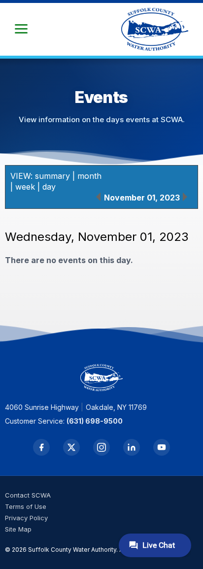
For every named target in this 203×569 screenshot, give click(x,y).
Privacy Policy (26, 518)
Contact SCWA (28, 495)
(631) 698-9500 (95, 421)
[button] (21, 29)
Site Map (18, 529)
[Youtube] (161, 447)
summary (52, 176)
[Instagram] (101, 447)
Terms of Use (25, 506)
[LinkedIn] (131, 447)
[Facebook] (41, 447)
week (25, 187)
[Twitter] (71, 447)
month (89, 176)
